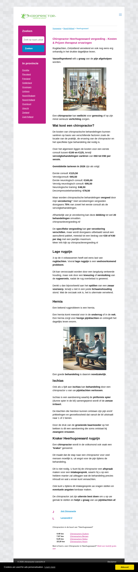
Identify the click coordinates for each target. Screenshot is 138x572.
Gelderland (27, 83)
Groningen (26, 87)
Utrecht (25, 108)
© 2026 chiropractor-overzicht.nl (31, 562)
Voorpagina (57, 29)
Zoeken (29, 48)
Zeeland (25, 112)
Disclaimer (112, 562)
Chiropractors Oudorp (79, 534)
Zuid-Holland (27, 117)
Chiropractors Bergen (79, 536)
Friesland (26, 79)
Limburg (25, 91)
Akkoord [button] (125, 567)
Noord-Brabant (28, 96)
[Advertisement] (32, 169)
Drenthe (25, 70)
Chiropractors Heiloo (79, 539)
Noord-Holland (28, 100)
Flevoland (26, 74)
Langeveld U (66, 518)
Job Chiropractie (68, 511)
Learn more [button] (49, 567)
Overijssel (26, 104)
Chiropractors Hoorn (78, 542)
